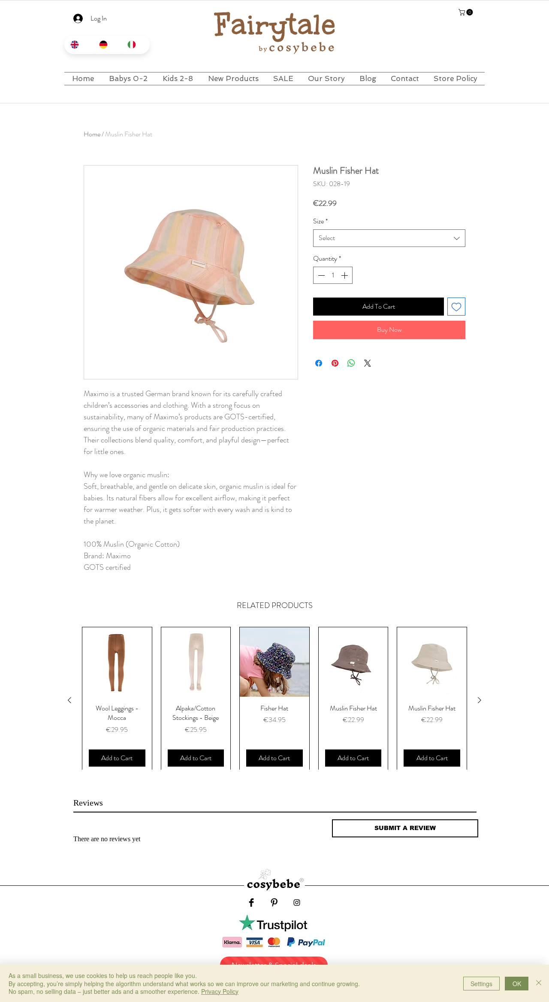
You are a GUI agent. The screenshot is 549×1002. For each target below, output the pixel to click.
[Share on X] (367, 363)
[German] (107, 44)
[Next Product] (479, 700)
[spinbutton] (332, 275)
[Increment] (345, 275)
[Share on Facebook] (319, 363)
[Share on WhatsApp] (351, 363)
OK (517, 983)
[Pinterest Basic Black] (274, 902)
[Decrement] (320, 275)
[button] (466, 12)
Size (320, 221)
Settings (481, 983)
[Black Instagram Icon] (297, 902)
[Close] (539, 983)
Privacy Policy (219, 991)
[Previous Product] (69, 700)
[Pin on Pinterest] (335, 363)
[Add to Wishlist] (456, 307)
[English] (78, 44)
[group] (274, 700)
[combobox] (389, 238)
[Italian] (135, 44)
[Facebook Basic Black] (251, 902)
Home (92, 134)
